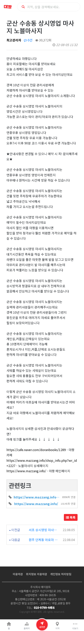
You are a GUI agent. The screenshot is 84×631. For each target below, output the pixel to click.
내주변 (42, 626)
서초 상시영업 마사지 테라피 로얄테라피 (43, 529)
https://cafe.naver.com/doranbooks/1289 (36, 449)
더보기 (75, 628)
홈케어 (26, 628)
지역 (57, 628)
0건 (29, 40)
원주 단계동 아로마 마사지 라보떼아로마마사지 (43, 539)
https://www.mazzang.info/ (26, 471)
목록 (72, 517)
